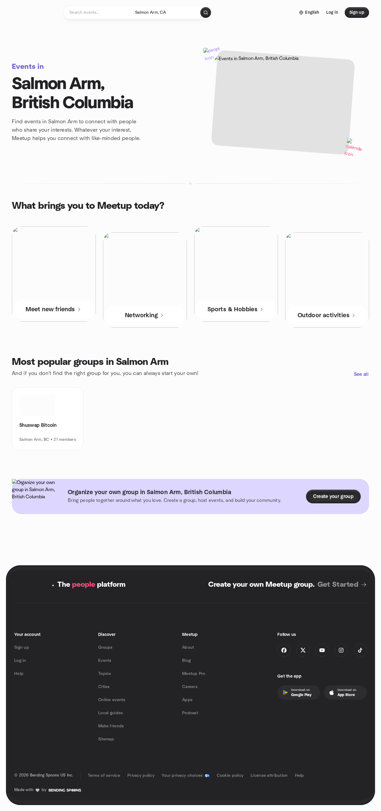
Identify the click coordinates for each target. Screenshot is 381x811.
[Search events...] (205, 12)
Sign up (21, 647)
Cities (104, 687)
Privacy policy (140, 775)
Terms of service (104, 775)
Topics (104, 674)
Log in (20, 661)
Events (105, 661)
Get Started (338, 584)
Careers (190, 687)
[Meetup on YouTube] (322, 650)
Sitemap (106, 739)
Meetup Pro (193, 674)
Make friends (111, 726)
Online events (112, 700)
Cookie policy (230, 775)
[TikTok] (360, 650)
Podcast (190, 713)
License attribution (269, 775)
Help (19, 674)
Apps (187, 700)
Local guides (110, 713)
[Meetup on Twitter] (303, 650)
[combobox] (165, 12)
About (188, 647)
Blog (186, 661)
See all (361, 374)
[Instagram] (341, 650)
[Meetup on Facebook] (284, 650)
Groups (105, 647)
